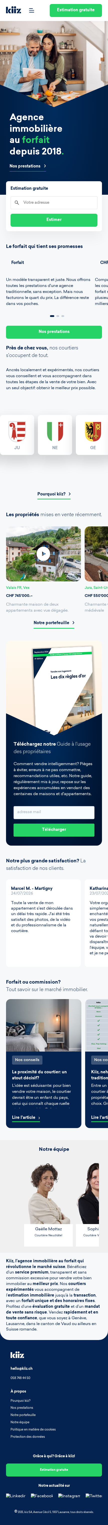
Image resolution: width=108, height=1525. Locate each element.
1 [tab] (52, 316)
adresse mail (29, 812)
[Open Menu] (31, 10)
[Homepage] (13, 10)
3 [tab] (62, 316)
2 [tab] (57, 316)
